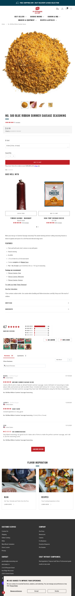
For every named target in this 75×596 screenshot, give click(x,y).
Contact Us (5, 531)
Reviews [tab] (7, 356)
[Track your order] (57, 9)
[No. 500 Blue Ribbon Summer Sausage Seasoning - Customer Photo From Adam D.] (13, 341)
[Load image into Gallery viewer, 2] (33, 104)
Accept (36, 591)
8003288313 (6, 564)
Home (3, 24)
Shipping (7, 131)
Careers (41, 538)
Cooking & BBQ (53, 17)
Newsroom (42, 534)
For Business (42, 541)
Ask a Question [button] (51, 340)
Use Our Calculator (11, 289)
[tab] (36, 226)
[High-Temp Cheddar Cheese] (54, 194)
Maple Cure (24, 262)
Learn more (8, 504)
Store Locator (6, 547)
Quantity (8, 153)
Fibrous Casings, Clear (14, 273)
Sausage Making (36, 17)
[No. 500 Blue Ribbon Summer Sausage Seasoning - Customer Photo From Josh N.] (28, 341)
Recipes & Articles (47, 20)
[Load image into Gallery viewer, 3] (41, 104)
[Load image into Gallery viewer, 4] (50, 104)
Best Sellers (19, 17)
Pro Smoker (42, 547)
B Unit (7, 140)
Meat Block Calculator (8, 544)
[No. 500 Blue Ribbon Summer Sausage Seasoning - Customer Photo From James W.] (21, 341)
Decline (57, 591)
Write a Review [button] (66, 340)
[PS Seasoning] (37, 10)
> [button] (38, 449)
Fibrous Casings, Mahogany (16, 277)
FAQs (3, 541)
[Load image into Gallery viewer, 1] (24, 104)
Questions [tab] (20, 356)
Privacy (4, 551)
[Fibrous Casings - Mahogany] (21, 194)
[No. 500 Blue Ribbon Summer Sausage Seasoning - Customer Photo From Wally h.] (6, 341)
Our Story (41, 531)
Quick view (21, 213)
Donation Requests (44, 544)
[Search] (71, 9)
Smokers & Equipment (26, 20)
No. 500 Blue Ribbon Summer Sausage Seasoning (17, 392)
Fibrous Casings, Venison (15, 280)
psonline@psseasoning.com (10, 561)
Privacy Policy (14, 586)
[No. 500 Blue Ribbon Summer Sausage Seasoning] (37, 63)
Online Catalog (6, 538)
